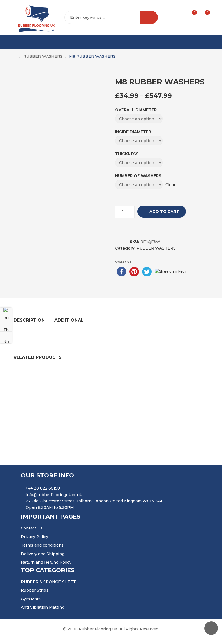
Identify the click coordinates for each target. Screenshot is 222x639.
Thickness (127, 153)
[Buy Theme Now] (6, 314)
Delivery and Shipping (42, 553)
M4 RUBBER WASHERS (157, 376)
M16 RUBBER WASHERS (42, 408)
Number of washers (138, 175)
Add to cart (164, 211)
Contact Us (32, 528)
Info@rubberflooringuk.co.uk (53, 494)
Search (149, 17)
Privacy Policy (34, 536)
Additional (69, 320)
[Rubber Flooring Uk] (35, 18)
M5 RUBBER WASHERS (100, 376)
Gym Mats (31, 598)
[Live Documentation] (6, 337)
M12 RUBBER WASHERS (101, 408)
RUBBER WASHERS (43, 56)
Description (29, 320)
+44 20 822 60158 (42, 488)
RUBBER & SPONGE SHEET (48, 581)
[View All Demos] (6, 325)
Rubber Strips (34, 590)
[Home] (15, 56)
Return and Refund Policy (46, 562)
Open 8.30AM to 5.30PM (50, 507)
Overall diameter (136, 109)
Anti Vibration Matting (42, 607)
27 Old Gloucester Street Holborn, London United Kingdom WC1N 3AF (94, 501)
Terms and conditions (42, 545)
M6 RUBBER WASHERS (159, 408)
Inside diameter (133, 131)
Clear (170, 184)
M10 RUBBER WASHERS (42, 376)
